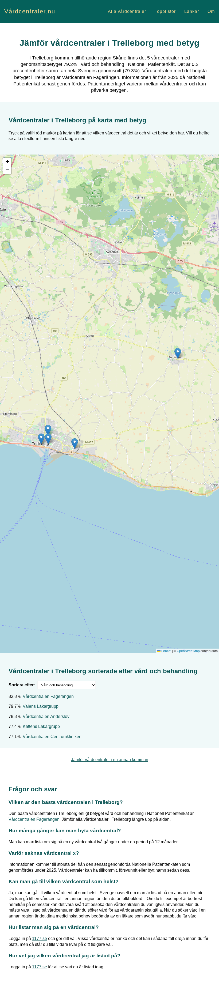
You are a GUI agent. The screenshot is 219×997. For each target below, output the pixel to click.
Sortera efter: (22, 685)
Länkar (191, 11)
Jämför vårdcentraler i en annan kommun (109, 759)
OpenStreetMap (188, 650)
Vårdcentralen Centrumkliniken (52, 736)
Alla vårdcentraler (127, 11)
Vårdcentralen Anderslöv (46, 716)
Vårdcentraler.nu (29, 11)
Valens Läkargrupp (40, 706)
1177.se (39, 938)
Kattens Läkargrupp (41, 726)
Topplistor (165, 11)
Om (211, 11)
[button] (74, 443)
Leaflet (166, 650)
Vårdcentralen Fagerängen (48, 696)
